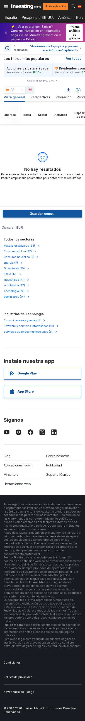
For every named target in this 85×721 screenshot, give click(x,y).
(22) (14, 291)
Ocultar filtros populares (40, 80)
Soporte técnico (58, 474)
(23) (19, 245)
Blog (7, 456)
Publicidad (54, 465)
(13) (29, 326)
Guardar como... (43, 214)
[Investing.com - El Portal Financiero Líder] (26, 6)
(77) (14, 285)
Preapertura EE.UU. (38, 18)
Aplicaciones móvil (17, 465)
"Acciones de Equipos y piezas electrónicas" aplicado (53, 48)
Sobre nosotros (58, 456)
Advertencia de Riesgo (19, 692)
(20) (14, 268)
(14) (14, 296)
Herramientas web (17, 484)
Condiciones (12, 662)
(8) (28, 331)
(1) (22, 320)
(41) (14, 279)
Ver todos (73, 58)
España (11, 18)
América (65, 18)
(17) (10, 274)
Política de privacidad (18, 677)
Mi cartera (11, 474)
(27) (18, 251)
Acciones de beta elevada (28, 68)
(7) (19, 257)
